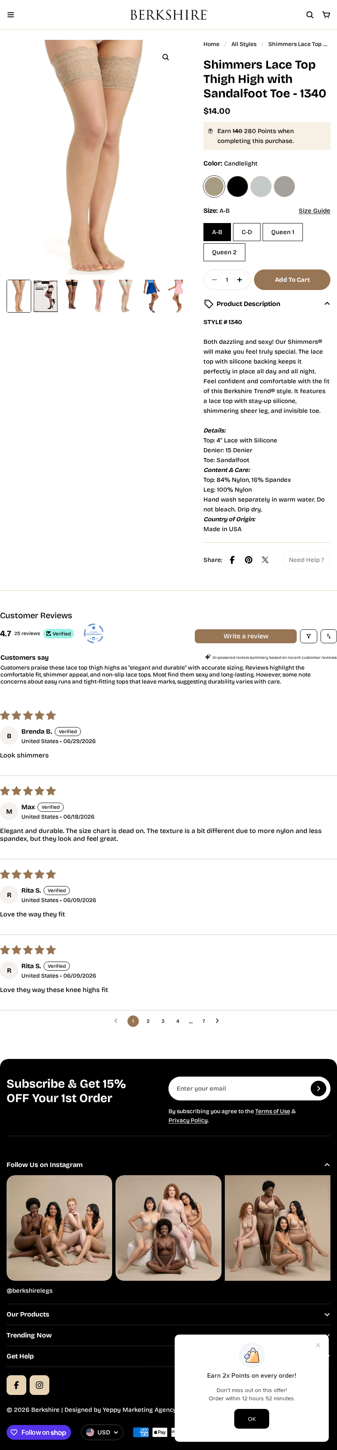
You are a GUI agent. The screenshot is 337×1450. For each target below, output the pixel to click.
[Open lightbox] (166, 57)
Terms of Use (272, 1111)
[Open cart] (326, 15)
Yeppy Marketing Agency (140, 1409)
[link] (306, 560)
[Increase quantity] (242, 279)
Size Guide (314, 210)
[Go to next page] (219, 1021)
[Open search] (310, 15)
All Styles (243, 44)
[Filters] (308, 636)
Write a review (246, 636)
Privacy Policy (188, 1120)
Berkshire (45, 1409)
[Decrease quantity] (212, 279)
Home (211, 44)
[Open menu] (10, 15)
